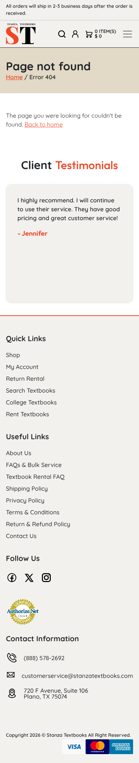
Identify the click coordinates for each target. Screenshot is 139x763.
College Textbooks (31, 402)
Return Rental (25, 378)
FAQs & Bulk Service (34, 464)
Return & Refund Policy (38, 524)
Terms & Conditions (32, 512)
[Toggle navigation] (127, 34)
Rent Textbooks (27, 414)
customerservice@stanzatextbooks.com (77, 676)
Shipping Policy (27, 488)
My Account (22, 366)
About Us (18, 453)
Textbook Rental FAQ (35, 476)
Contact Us (21, 536)
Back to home (43, 124)
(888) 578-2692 (44, 658)
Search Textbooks (30, 390)
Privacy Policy (25, 500)
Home (14, 77)
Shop (13, 355)
